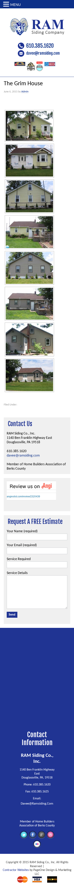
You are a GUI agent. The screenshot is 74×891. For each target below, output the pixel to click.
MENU (15, 5)
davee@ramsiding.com (43, 53)
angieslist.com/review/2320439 (23, 496)
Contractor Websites (16, 870)
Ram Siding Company (37, 25)
